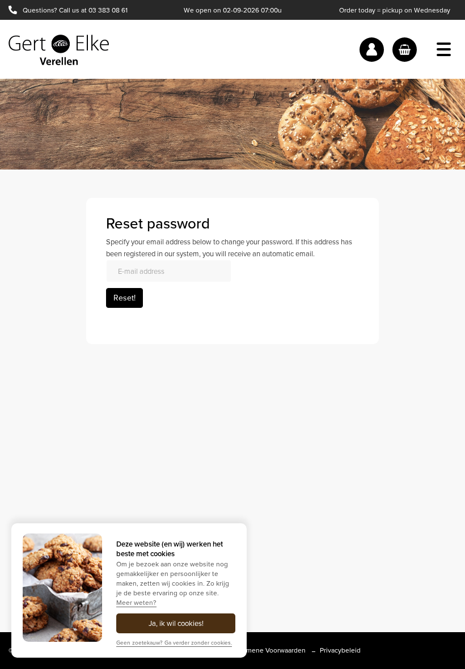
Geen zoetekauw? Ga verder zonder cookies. (174, 642)
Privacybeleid (340, 650)
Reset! (124, 298)
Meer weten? (136, 603)
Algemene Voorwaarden (269, 650)
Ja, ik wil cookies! (176, 623)
